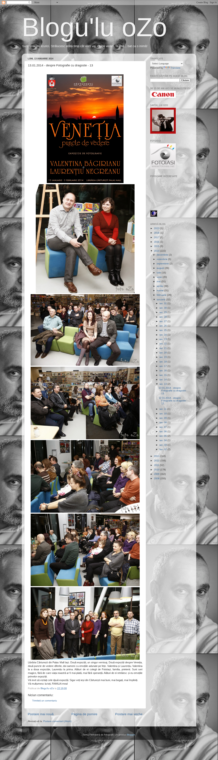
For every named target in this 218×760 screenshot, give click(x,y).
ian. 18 (163, 361)
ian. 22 (163, 343)
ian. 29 (163, 312)
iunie (159, 277)
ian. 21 (163, 348)
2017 (157, 237)
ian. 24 (163, 335)
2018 (157, 233)
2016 (157, 242)
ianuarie (161, 299)
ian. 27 (163, 321)
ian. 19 (163, 357)
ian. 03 (163, 445)
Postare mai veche (129, 714)
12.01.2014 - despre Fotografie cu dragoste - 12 (173, 401)
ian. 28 (163, 317)
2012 (157, 460)
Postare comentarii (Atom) (57, 721)
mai (159, 281)
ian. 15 (163, 375)
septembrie (163, 263)
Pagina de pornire (84, 714)
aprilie (160, 286)
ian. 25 (163, 330)
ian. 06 (163, 431)
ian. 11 (163, 409)
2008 (157, 478)
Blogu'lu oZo (94, 27)
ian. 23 (163, 339)
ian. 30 (163, 308)
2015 (157, 246)
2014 (157, 251)
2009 (157, 474)
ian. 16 (163, 370)
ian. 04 (163, 440)
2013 (157, 456)
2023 (157, 228)
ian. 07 (163, 427)
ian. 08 (163, 422)
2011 (157, 465)
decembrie (163, 255)
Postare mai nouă (41, 714)
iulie (159, 272)
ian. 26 (163, 325)
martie (160, 290)
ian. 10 (163, 413)
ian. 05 (163, 436)
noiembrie (162, 259)
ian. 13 (163, 384)
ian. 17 (163, 366)
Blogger (131, 734)
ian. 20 (163, 352)
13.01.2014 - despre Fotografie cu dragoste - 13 (173, 391)
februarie (162, 295)
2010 (157, 469)
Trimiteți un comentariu (44, 700)
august (161, 268)
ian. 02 (163, 449)
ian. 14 (163, 379)
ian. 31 (163, 303)
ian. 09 (163, 418)
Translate (175, 68)
